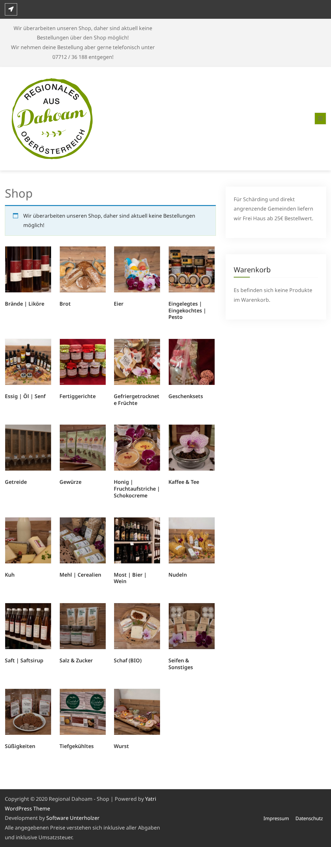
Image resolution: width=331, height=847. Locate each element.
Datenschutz (309, 818)
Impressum (276, 818)
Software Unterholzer (73, 817)
